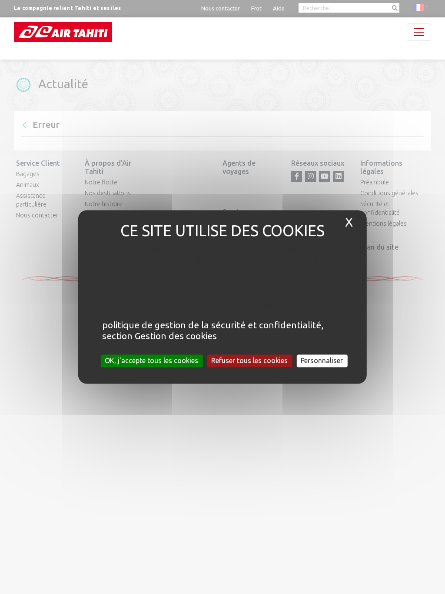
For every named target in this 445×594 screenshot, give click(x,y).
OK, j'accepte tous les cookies (151, 360)
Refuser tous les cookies (249, 360)
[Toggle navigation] (419, 32)
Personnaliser (322, 360)
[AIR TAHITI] (63, 32)
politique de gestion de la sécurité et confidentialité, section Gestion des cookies (212, 330)
